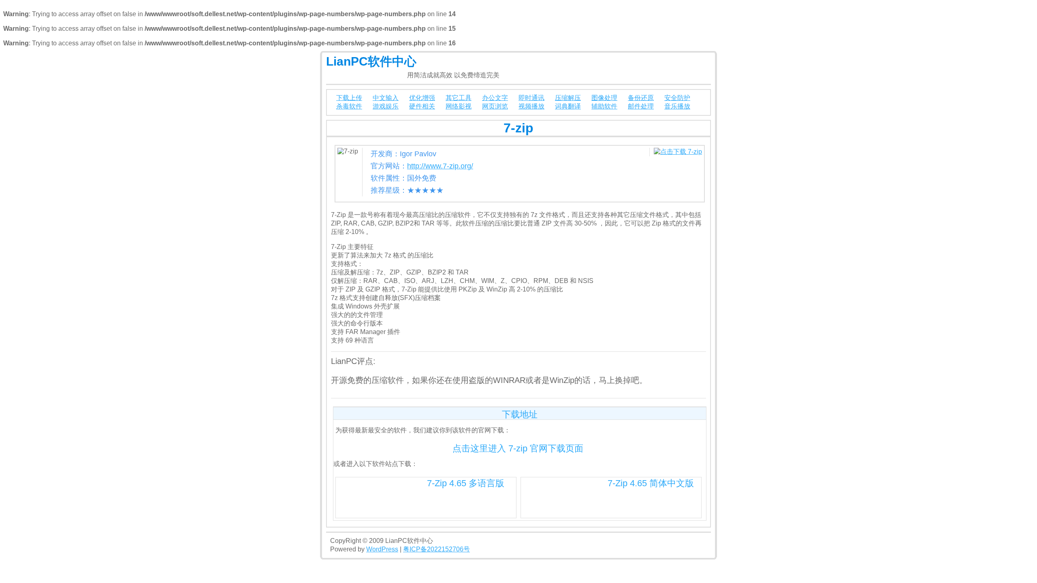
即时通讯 (531, 97)
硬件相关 (422, 106)
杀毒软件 (349, 106)
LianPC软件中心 (371, 61)
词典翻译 (568, 106)
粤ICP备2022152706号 (436, 549)
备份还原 (641, 97)
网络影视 (459, 106)
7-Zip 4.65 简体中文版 (651, 483)
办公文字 (495, 97)
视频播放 (531, 106)
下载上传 (349, 97)
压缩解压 (568, 97)
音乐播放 (677, 106)
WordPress (382, 549)
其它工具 (459, 97)
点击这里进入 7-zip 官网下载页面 (517, 448)
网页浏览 (495, 106)
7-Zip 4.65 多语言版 (465, 483)
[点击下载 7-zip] (678, 151)
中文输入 (386, 97)
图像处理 (604, 97)
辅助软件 (604, 106)
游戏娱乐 (386, 106)
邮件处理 (641, 106)
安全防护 (677, 97)
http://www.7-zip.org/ (440, 166)
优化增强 (422, 97)
